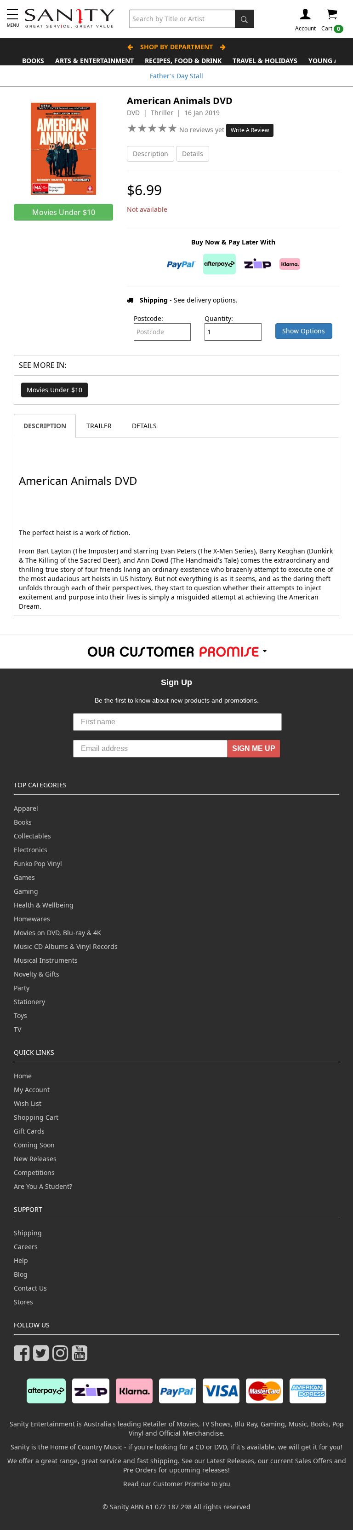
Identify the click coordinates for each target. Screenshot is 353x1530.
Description (150, 153)
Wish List (27, 1103)
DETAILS (144, 425)
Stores (23, 1301)
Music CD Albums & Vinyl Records (66, 946)
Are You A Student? (43, 1186)
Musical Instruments (46, 960)
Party (21, 987)
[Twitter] (42, 1357)
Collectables (32, 836)
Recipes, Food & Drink (183, 60)
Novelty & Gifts (36, 974)
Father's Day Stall (176, 75)
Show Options (303, 330)
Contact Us (30, 1288)
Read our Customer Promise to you (176, 1483)
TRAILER (99, 425)
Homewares (32, 918)
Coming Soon (34, 1144)
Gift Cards (29, 1131)
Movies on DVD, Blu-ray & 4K (57, 932)
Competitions (34, 1172)
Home (23, 1075)
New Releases (35, 1158)
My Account (32, 1089)
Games (24, 877)
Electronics (30, 849)
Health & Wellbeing (44, 905)
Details (192, 153)
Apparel (26, 808)
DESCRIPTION (44, 425)
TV (17, 1029)
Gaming (26, 891)
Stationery (29, 1001)
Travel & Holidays (265, 60)
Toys (20, 1015)
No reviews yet (202, 129)
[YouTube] (81, 1357)
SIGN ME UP (253, 748)
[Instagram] (62, 1357)
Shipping (28, 1232)
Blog (21, 1274)
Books (33, 60)
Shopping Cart (36, 1117)
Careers (26, 1246)
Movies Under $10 (54, 389)
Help (21, 1260)
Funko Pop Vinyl (38, 863)
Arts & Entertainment (94, 60)
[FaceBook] (23, 1357)
